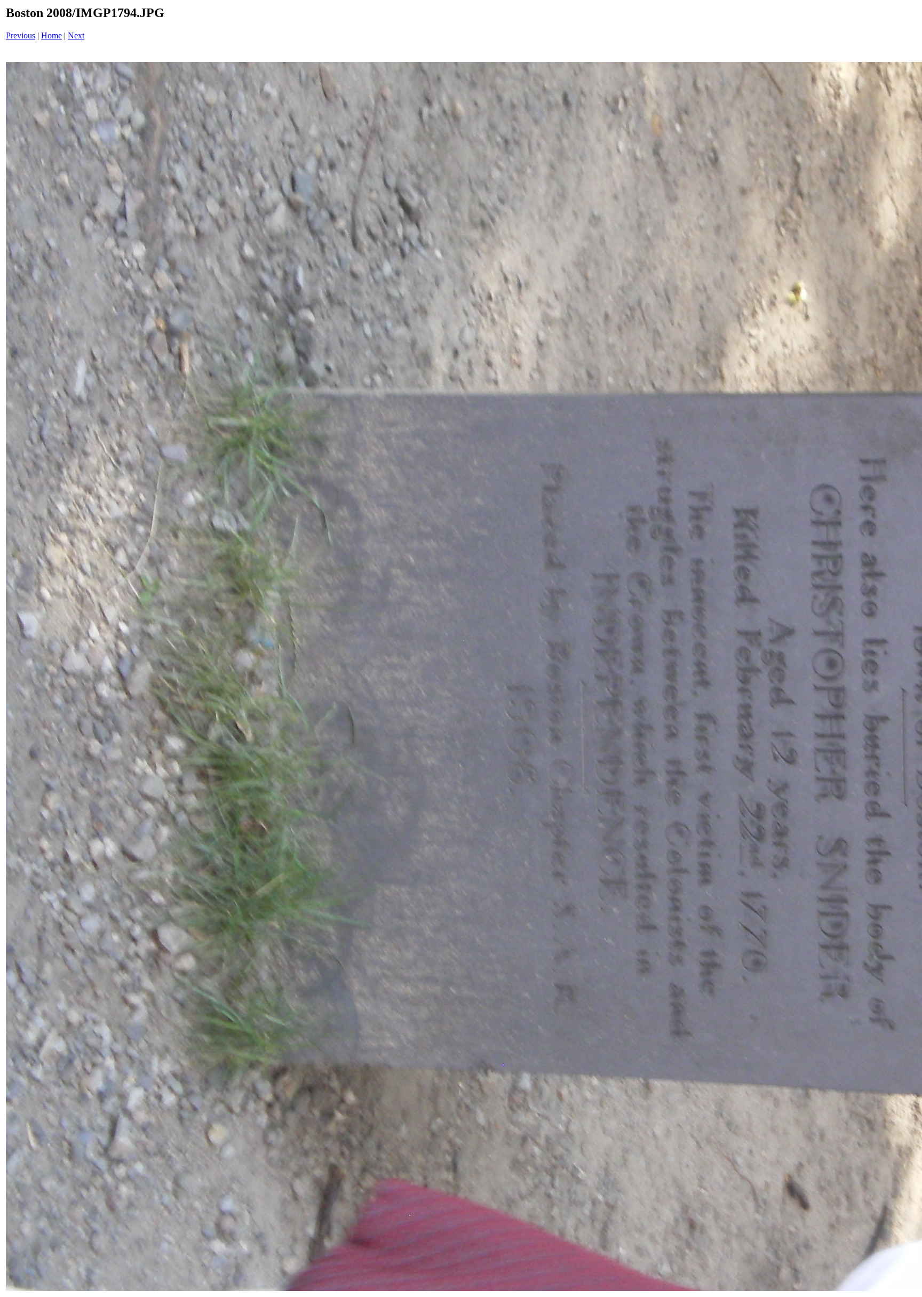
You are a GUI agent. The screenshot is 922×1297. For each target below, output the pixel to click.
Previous (20, 35)
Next (76, 35)
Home (51, 35)
